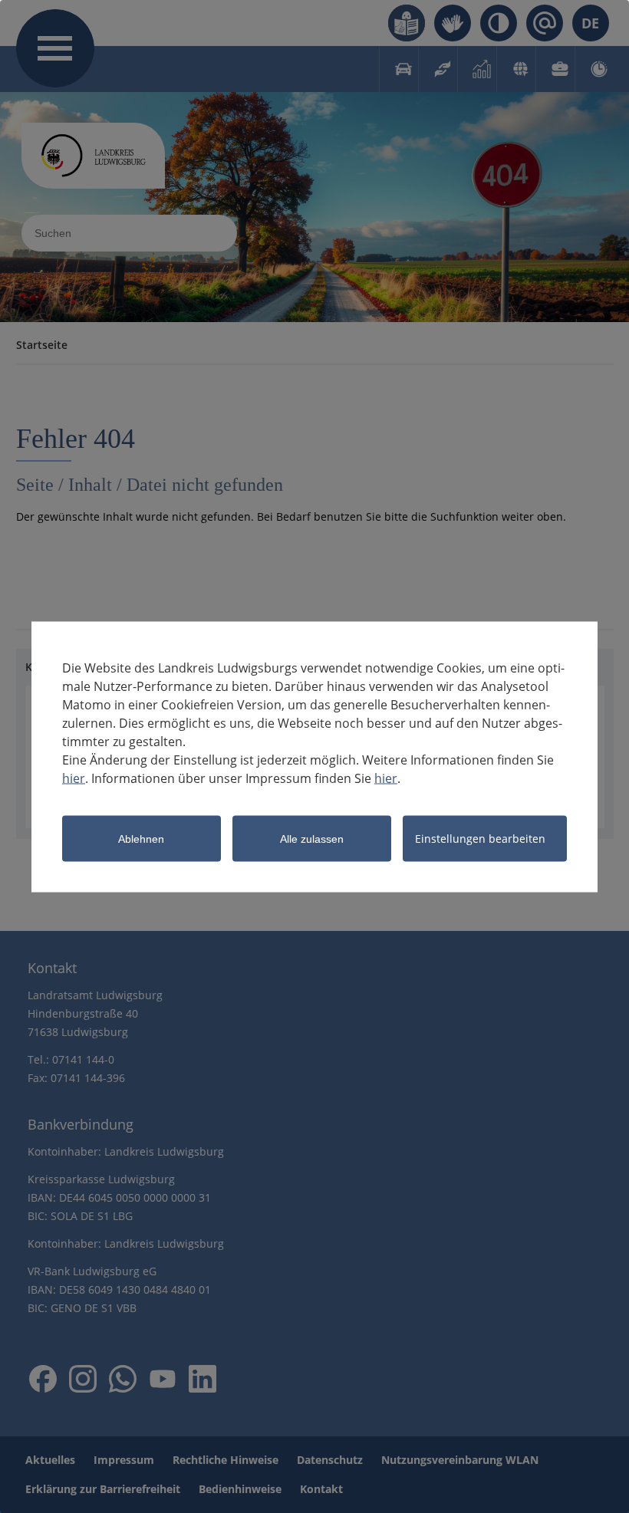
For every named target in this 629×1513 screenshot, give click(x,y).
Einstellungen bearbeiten (480, 838)
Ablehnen (141, 838)
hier (73, 777)
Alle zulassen (312, 838)
